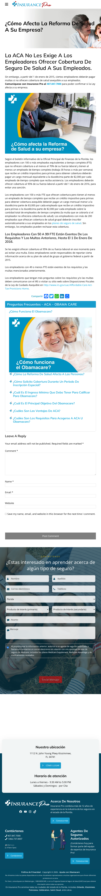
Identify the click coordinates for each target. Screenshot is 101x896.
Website (9, 503)
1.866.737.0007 (15, 838)
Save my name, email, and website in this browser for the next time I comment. (51, 513)
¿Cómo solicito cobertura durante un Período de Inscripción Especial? (46, 383)
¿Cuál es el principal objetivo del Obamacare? (44, 403)
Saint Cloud (55, 890)
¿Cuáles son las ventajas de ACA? (36, 411)
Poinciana (33, 890)
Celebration (44, 890)
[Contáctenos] (14, 856)
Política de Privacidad (31, 872)
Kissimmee (90, 887)
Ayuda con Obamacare (69, 872)
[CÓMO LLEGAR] (50, 765)
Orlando (80, 887)
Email (9, 492)
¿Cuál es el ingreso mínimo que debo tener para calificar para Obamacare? (51, 394)
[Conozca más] (60, 821)
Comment (11, 450)
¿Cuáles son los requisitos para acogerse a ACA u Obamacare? (48, 419)
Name (9, 481)
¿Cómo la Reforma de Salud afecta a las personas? (48, 374)
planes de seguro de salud (66, 223)
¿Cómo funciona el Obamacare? (30, 311)
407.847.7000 (54, 83)
